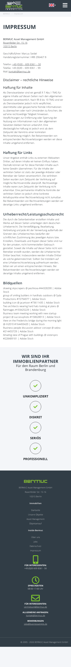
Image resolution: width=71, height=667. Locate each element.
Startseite (35, 510)
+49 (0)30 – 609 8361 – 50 (26, 64)
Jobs (36, 541)
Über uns (35, 537)
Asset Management (35, 519)
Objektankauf (35, 523)
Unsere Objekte (35, 514)
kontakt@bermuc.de (19, 71)
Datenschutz (35, 546)
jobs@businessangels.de (35, 623)
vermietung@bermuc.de (35, 606)
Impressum (35, 550)
